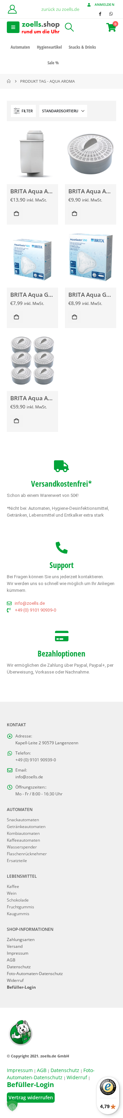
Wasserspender (22, 846)
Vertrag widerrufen (31, 1097)
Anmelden (104, 4)
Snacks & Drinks (82, 47)
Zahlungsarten (21, 939)
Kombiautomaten (23, 833)
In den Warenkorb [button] (16, 213)
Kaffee (13, 886)
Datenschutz (19, 966)
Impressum (17, 953)
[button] (13, 27)
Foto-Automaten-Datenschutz (35, 973)
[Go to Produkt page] (32, 153)
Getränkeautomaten (26, 826)
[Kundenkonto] (12, 9)
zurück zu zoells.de (60, 9)
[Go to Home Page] (9, 81)
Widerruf (15, 980)
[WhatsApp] (111, 13)
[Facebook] (100, 13)
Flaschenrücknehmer (27, 853)
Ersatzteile (17, 860)
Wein (11, 893)
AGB (11, 959)
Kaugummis (18, 913)
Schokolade (18, 900)
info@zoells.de (29, 776)
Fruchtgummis (20, 906)
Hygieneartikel (49, 47)
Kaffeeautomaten (23, 840)
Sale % (53, 63)
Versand (15, 946)
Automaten (20, 47)
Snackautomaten (23, 819)
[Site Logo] (40, 27)
